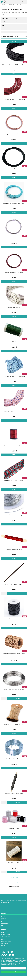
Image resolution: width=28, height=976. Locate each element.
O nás (2, 932)
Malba (2, 922)
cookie (14, 964)
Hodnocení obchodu (6, 941)
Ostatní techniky (5, 923)
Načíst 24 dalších (14, 877)
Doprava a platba (5, 934)
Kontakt (3, 945)
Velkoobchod (4, 943)
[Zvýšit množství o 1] (6, 593)
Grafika (3, 916)
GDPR (2, 938)
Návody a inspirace (5, 940)
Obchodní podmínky (6, 936)
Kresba (3, 920)
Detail (14, 73)
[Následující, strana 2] (14, 881)
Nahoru (15, 890)
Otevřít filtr (14, 41)
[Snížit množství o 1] (2, 593)
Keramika (3, 918)
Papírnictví (3, 925)
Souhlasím (13, 972)
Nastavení (13, 968)
